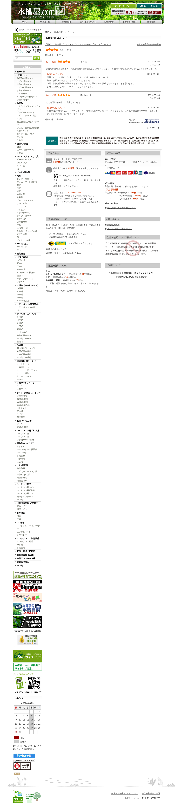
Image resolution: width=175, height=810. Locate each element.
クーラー (21, 386)
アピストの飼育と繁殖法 (28, 128)
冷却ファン (22, 389)
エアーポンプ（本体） (27, 307)
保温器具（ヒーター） (27, 361)
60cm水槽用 (22, 402)
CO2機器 (20, 522)
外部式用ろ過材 (24, 351)
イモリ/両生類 (23, 172)
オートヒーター (24, 364)
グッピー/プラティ (25, 112)
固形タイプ (22, 509)
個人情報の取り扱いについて (124, 793)
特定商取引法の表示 (151, 793)
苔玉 (19, 250)
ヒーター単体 (23, 373)
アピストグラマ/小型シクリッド (29, 117)
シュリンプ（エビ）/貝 (27, 156)
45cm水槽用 (22, 399)
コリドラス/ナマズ (25, 134)
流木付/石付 (22, 228)
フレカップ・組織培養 (27, 182)
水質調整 (21, 455)
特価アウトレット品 (26, 558)
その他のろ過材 (24, 357)
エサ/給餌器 (22, 465)
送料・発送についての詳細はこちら (64, 253)
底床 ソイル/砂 (24, 421)
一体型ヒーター (24, 367)
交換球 (20, 411)
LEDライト (21, 408)
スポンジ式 (22, 332)
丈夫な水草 (22, 234)
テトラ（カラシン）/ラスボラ (29, 108)
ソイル (20, 424)
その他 (20, 140)
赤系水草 (21, 194)
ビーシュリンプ (24, 159)
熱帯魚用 (21, 468)
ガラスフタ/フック (25, 279)
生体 (19, 519)
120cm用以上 (23, 300)
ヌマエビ (21, 165)
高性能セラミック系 (26, 348)
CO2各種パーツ (24, 532)
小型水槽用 (22, 396)
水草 (19, 176)
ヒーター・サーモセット (28, 370)
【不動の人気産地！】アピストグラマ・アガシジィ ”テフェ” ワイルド (78, 44)
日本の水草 (22, 222)
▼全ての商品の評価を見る (149, 44)
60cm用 (20, 294)
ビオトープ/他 (23, 240)
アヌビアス (22, 209)
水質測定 (21, 547)
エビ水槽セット (24, 81)
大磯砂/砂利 (22, 427)
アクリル (21, 282)
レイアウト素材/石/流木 (28, 430)
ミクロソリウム (24, 213)
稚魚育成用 (22, 477)
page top (154, 127)
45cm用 (20, 291)
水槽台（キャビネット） (28, 285)
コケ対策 (21, 458)
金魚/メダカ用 (23, 474)
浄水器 (20, 544)
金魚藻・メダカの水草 (27, 231)
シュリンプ (22, 162)
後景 (19, 191)
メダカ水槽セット (25, 87)
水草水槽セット (24, 90)
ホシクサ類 (22, 203)
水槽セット (22, 75)
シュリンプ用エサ (25, 493)
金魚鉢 (20, 275)
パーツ (20, 310)
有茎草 (20, 197)
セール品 (21, 71)
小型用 (20, 288)
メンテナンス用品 (25, 541)
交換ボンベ (22, 535)
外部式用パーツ (24, 335)
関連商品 (21, 417)
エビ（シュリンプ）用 (27, 471)
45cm (19, 263)
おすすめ (21, 446)
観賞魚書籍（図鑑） (26, 555)
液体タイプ (22, 506)
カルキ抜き (22, 452)
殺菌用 (20, 341)
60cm (19, 266)
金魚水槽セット (24, 84)
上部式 (20, 326)
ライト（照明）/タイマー (29, 393)
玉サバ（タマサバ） (26, 150)
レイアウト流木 (24, 437)
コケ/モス (21, 219)
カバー (20, 379)
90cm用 (20, 297)
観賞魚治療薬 (23, 562)
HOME (46, 32)
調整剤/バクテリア (25, 443)
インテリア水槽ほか (26, 272)
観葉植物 (21, 253)
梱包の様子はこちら (57, 249)
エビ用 (20, 462)
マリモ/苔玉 (22, 244)
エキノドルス (23, 206)
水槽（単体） (23, 257)
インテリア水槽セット (27, 96)
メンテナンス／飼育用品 (28, 538)
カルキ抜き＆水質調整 (27, 449)
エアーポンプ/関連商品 (27, 304)
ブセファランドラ (25, 200)
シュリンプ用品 (24, 484)
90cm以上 (21, 269)
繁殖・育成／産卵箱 (26, 551)
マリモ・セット (24, 247)
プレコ (20, 137)
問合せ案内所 (113, 224)
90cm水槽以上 (23, 405)
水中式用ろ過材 (24, 354)
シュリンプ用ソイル (26, 487)
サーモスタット (24, 376)
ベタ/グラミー (23, 131)
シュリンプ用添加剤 (26, 490)
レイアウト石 (23, 433)
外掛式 (20, 323)
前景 (19, 185)
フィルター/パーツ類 (26, 314)
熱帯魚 (20, 103)
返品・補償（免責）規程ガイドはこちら (66, 291)
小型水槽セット (24, 100)
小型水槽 (21, 260)
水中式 (20, 320)
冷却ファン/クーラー (26, 383)
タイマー (21, 414)
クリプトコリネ (24, 216)
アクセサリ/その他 (25, 440)
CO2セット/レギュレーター (28, 527)
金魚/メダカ (22, 143)
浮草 (19, 225)
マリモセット (23, 93)
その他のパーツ (24, 338)
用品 (19, 516)
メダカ (20, 153)
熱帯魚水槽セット (25, 78)
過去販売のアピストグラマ (28, 123)
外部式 (20, 317)
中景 (19, 188)
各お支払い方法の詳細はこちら (121, 207)
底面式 (20, 329)
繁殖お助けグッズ (25, 496)
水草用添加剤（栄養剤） (28, 503)
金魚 (19, 147)
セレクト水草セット (26, 179)
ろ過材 (20, 345)
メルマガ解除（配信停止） (119, 228)
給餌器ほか (22, 480)
